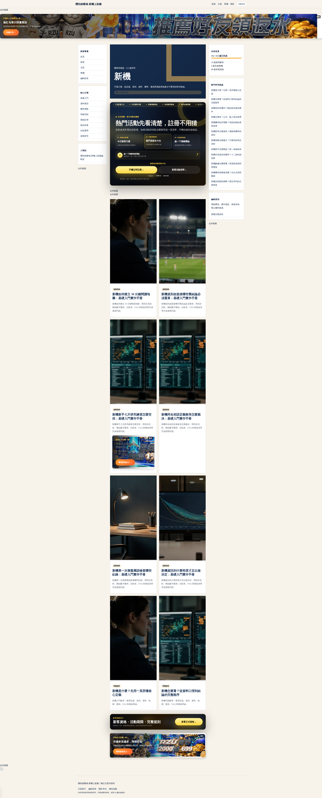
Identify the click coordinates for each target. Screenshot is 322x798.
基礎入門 (84, 98)
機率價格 (84, 109)
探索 (214, 4)
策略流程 (84, 114)
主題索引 (82, 789)
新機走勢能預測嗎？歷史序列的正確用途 (226, 183)
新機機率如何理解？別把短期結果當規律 (226, 124)
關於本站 (103, 789)
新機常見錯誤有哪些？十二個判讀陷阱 (226, 156)
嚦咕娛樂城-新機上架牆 (88, 4)
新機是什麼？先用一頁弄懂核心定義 (226, 92)
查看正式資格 (188, 722)
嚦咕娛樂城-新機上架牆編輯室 (91, 157)
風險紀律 (84, 120)
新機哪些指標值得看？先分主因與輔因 (226, 174)
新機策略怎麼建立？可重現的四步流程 (226, 142)
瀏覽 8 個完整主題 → (122, 92)
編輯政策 (84, 78)
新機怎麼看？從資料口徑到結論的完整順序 (226, 101)
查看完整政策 (217, 214)
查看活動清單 (179, 170)
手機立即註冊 (136, 170)
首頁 (82, 57)
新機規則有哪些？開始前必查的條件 (226, 110)
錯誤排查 (84, 125)
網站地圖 (113, 789)
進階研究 (84, 136)
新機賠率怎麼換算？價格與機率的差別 (226, 133)
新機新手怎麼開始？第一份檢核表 (226, 149)
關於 (232, 4)
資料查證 (84, 103)
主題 (220, 4)
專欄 (226, 4)
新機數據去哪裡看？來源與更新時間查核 (226, 165)
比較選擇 (84, 131)
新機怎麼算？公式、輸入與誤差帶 (226, 117)
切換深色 (241, 4)
